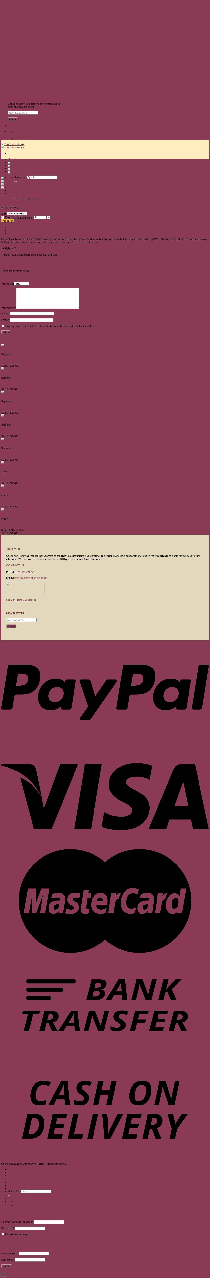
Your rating (7, 283)
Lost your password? (12, 1240)
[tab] (108, 226)
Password (7, 1228)
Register (6, 1266)
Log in (26, 1234)
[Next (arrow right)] (5, 1276)
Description (15, 226)
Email (5, 319)
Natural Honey (9, 430)
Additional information (22, 229)
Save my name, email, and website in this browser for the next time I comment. (48, 325)
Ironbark (6, 524)
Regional (6, 190)
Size (3, 213)
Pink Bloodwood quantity (19, 217)
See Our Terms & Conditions (21, 600)
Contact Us (15, 1181)
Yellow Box (7, 477)
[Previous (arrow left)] (2, 1276)
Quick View (7, 348)
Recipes (12, 1178)
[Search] (9, 1195)
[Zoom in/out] (5, 1273)
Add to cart (8, 221)
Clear (30, 213)
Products (13, 1175)
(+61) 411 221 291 (25, 572)
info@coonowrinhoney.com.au (30, 577)
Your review (8, 307)
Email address (10, 1253)
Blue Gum (6, 453)
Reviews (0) (15, 233)
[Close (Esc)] (2, 1273)
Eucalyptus (7, 359)
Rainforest (7, 406)
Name (5, 313)
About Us (13, 1172)
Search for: (14, 1191)
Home (11, 158)
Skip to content (9, 2)
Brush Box (7, 500)
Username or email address (17, 1221)
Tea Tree (6, 383)
